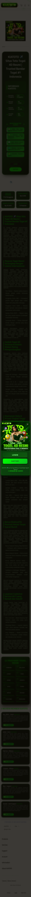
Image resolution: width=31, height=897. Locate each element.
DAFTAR (15, 461)
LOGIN (15, 455)
